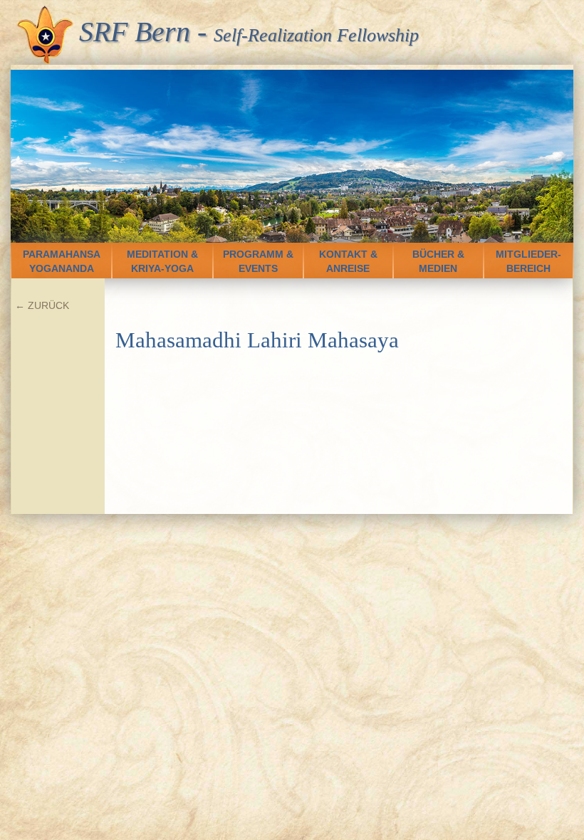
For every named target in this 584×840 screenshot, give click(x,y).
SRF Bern (134, 32)
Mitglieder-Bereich (528, 261)
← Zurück (42, 305)
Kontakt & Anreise (348, 261)
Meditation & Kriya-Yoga (162, 261)
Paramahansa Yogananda (61, 261)
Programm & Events (258, 261)
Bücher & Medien (438, 261)
